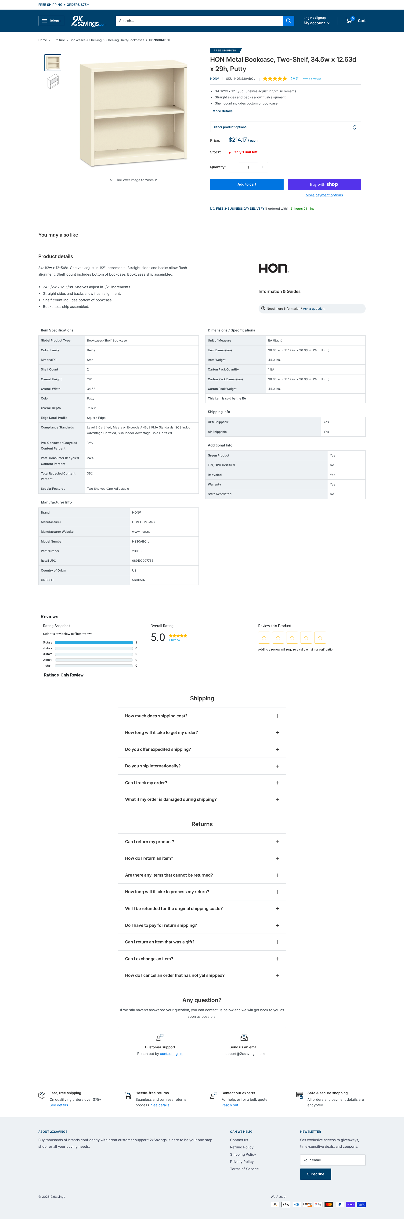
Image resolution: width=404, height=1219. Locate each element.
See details (59, 1105)
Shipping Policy (243, 1154)
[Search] (288, 21)
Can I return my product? (149, 841)
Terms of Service (244, 1169)
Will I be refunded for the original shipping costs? (174, 908)
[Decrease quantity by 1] (234, 167)
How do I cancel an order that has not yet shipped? (175, 975)
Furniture (58, 40)
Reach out (229, 1105)
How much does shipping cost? (156, 715)
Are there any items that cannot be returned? (169, 875)
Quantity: (218, 167)
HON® (214, 78)
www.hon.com (142, 531)
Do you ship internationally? (153, 765)
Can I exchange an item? (149, 958)
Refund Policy (241, 1147)
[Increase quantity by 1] (263, 167)
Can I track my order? (146, 782)
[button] (349, 20)
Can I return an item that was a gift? (160, 941)
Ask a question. (314, 308)
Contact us (239, 1140)
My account (315, 23)
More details (223, 111)
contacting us (171, 1053)
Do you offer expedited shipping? (158, 749)
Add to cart (247, 184)
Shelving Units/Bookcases (125, 40)
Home (42, 40)
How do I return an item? (149, 858)
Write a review (312, 79)
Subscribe (315, 1174)
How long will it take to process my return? (167, 891)
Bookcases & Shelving (86, 40)
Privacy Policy (242, 1161)
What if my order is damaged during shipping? (171, 799)
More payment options (324, 195)
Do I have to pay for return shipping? (161, 925)
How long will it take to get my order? (161, 732)
